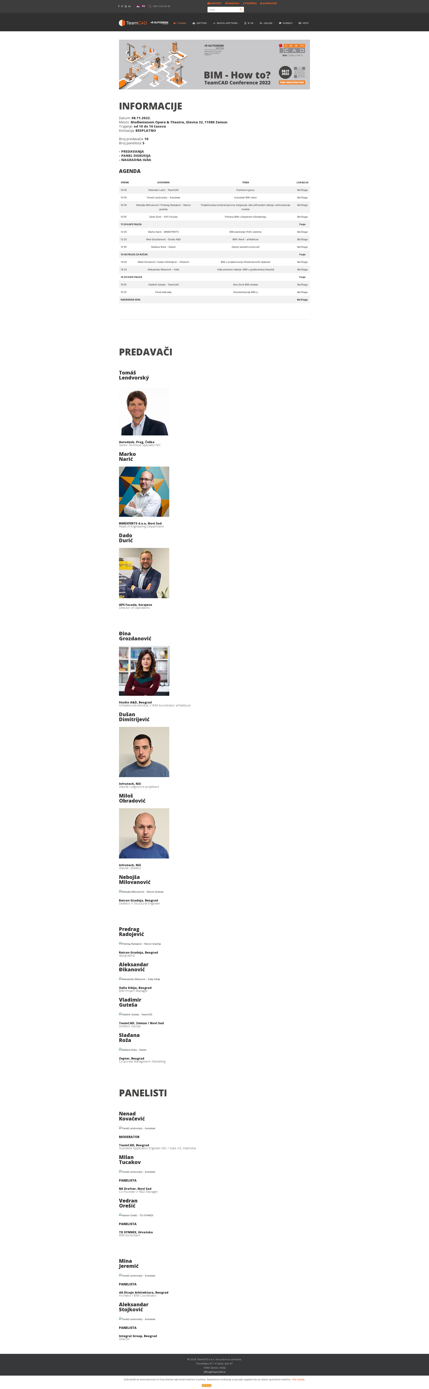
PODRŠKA (251, 3)
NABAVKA (233, 3)
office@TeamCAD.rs (215, 1371)
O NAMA (181, 23)
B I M (250, 23)
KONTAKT (216, 3)
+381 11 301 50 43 (161, 6)
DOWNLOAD (269, 3)
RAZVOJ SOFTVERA (226, 23)
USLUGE (267, 23)
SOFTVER (201, 23)
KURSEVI (287, 23)
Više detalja (298, 1379)
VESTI (305, 23)
